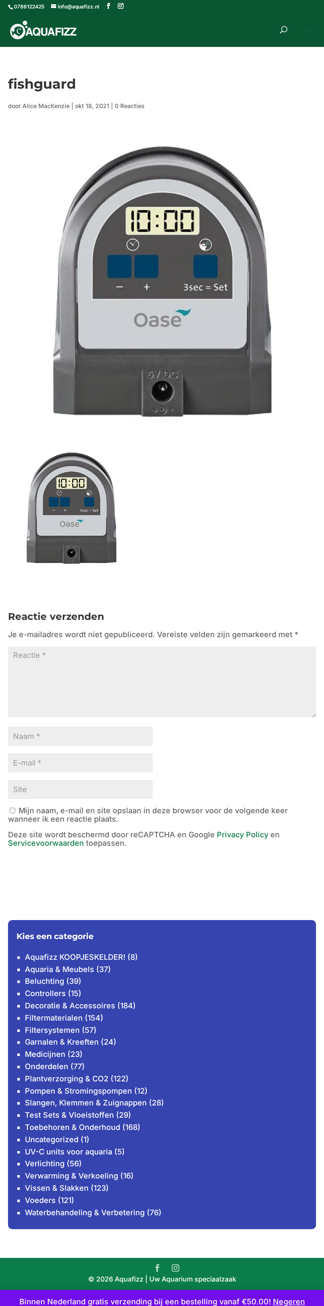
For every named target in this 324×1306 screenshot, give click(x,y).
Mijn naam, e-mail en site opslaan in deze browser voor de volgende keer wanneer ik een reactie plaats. (148, 814)
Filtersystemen (52, 1030)
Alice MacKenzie (46, 105)
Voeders (40, 1200)
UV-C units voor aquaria (68, 1151)
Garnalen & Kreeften (62, 1041)
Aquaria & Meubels (59, 969)
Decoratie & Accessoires (70, 1005)
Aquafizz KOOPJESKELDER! (75, 957)
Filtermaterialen (54, 1017)
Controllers (45, 993)
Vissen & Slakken (57, 1188)
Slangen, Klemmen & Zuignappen (86, 1102)
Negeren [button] (289, 1301)
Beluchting (44, 981)
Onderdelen (46, 1066)
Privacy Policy (242, 834)
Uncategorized (51, 1139)
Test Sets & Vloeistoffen (69, 1115)
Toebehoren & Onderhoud (72, 1127)
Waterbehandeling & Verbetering (85, 1212)
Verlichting (45, 1163)
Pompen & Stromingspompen (78, 1090)
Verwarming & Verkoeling (71, 1175)
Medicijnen (45, 1054)
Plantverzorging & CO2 (66, 1078)
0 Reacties (130, 105)
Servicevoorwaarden (46, 843)
